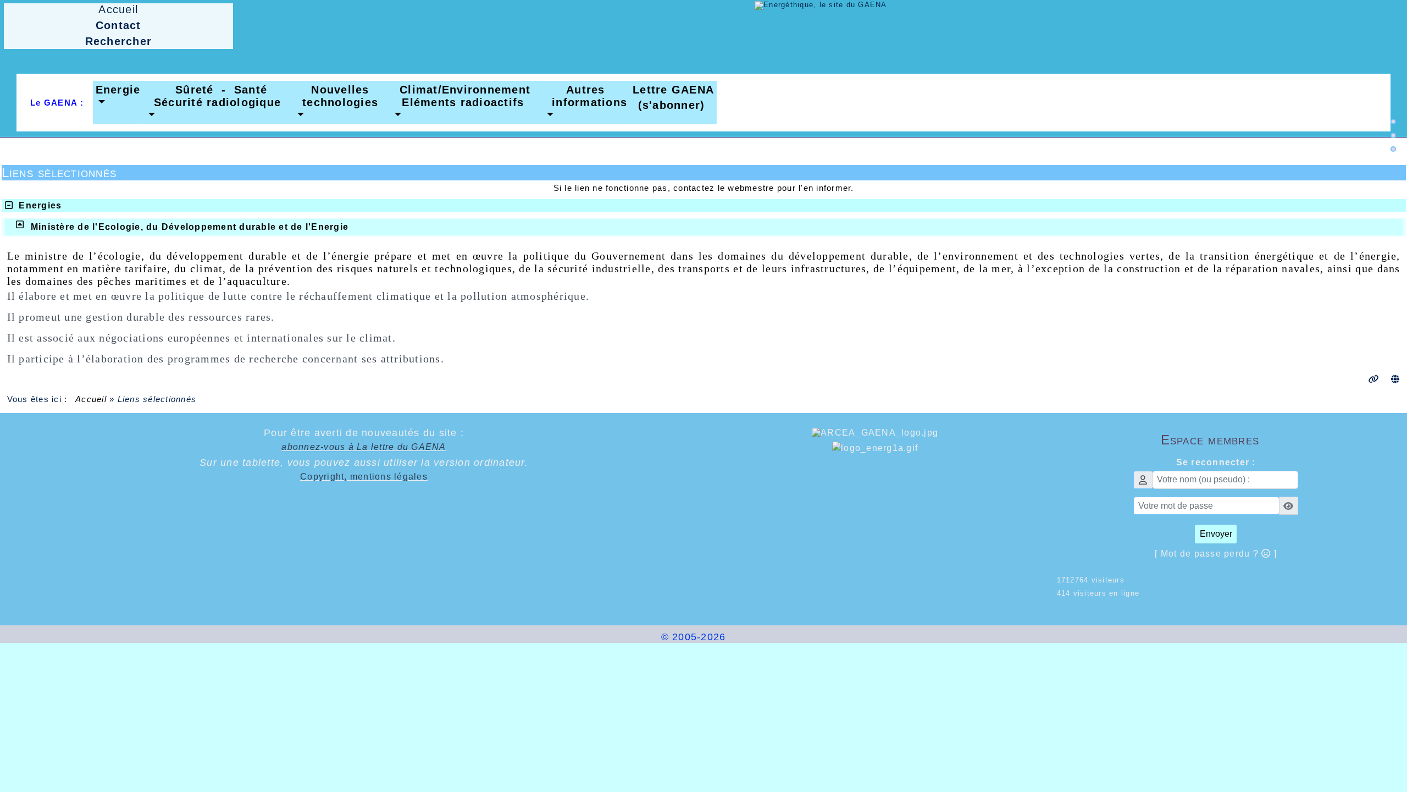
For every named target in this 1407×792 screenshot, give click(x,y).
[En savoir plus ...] (768, 636)
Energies (40, 205)
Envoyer (1216, 533)
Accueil (91, 399)
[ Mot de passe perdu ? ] (1216, 553)
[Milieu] (1393, 135)
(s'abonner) (667, 105)
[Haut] (1393, 121)
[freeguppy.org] (631, 636)
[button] (118, 96)
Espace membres (1266, 439)
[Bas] (1393, 149)
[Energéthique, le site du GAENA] (821, 5)
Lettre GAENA (673, 90)
